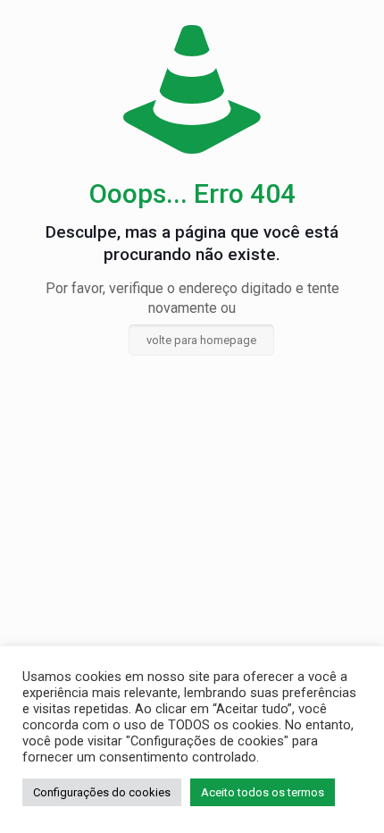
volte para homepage (201, 340)
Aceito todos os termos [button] (262, 792)
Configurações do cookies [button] (102, 792)
